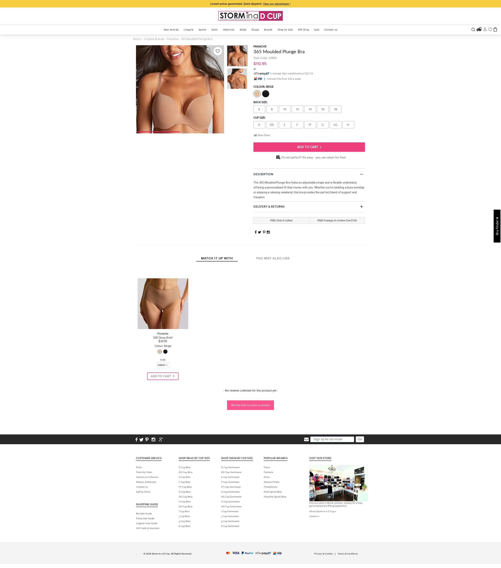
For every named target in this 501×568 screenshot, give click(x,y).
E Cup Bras (184, 477)
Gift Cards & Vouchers (147, 528)
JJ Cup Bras (185, 521)
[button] (250, 403)
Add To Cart (308, 147)
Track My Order (144, 472)
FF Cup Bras (185, 486)
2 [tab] (201, 131)
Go (360, 439)
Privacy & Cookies (323, 553)
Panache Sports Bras (275, 496)
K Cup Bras (184, 526)
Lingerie (188, 29)
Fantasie (268, 472)
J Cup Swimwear (230, 516)
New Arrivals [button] (171, 29)
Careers (313, 516)
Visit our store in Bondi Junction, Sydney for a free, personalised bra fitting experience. (336, 504)
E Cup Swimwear (230, 477)
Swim (214, 29)
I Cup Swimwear (230, 511)
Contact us (330, 29)
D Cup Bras (185, 467)
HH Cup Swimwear (231, 506)
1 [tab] (158, 131)
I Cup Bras (184, 511)
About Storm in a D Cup (322, 511)
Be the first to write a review (250, 405)
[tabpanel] (180, 89)
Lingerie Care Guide (146, 523)
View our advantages (276, 3)
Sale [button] (316, 29)
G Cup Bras (185, 491)
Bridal (243, 29)
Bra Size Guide (144, 513)
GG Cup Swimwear (231, 496)
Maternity (229, 29)
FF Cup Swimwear (231, 486)
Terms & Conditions (348, 553)
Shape (255, 29)
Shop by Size (285, 29)
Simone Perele (271, 481)
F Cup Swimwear (230, 481)
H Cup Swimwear (230, 501)
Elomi (267, 477)
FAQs (139, 467)
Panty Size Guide (145, 518)
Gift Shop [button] (303, 29)
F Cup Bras (184, 481)
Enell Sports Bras (273, 491)
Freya (267, 467)
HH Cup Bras (186, 506)
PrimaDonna (270, 486)
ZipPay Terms (143, 491)
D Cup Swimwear (230, 467)
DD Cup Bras (186, 472)
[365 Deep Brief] (163, 274)
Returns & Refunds (146, 481)
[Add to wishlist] (218, 51)
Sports (202, 29)
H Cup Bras (185, 501)
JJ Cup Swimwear (230, 521)
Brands (268, 29)
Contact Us (142, 486)
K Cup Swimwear (230, 526)
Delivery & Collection (147, 477)
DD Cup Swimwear (231, 472)
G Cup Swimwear (230, 491)
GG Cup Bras (186, 496)
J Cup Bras (184, 516)
